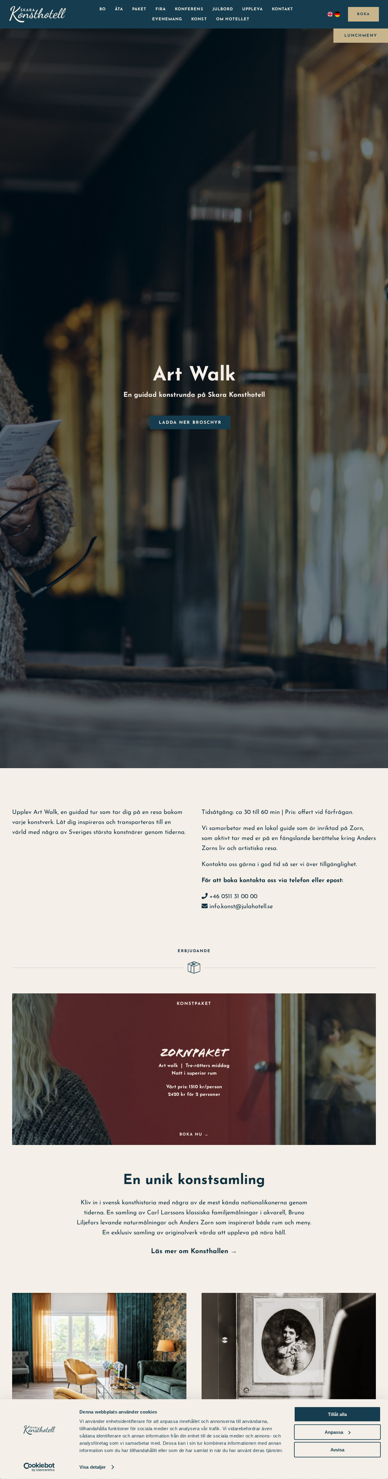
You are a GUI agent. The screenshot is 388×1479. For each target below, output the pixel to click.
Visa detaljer (92, 1467)
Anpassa (334, 1431)
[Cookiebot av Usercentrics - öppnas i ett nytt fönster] (39, 1467)
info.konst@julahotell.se (241, 907)
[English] (331, 14)
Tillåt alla (337, 1414)
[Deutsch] (338, 14)
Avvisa (337, 1449)
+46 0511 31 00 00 (232, 897)
